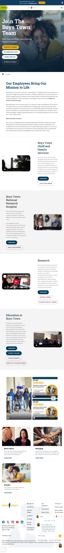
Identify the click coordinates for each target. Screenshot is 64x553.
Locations (30, 516)
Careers (8, 74)
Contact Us (58, 504)
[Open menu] (61, 7)
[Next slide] (53, 398)
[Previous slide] (10, 398)
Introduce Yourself (10, 62)
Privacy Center (59, 507)
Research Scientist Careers (48, 302)
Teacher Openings (13, 358)
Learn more (43, 179)
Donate (3, 8)
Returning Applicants (11, 52)
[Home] (3, 74)
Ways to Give (45, 512)
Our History (30, 507)
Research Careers (45, 297)
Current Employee (10, 57)
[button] (19, 398)
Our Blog (29, 519)
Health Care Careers (14, 247)
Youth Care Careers (46, 183)
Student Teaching (14, 353)
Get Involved (45, 509)
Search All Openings (10, 47)
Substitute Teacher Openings (16, 363)
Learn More (43, 292)
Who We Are (30, 504)
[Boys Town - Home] (32, 7)
